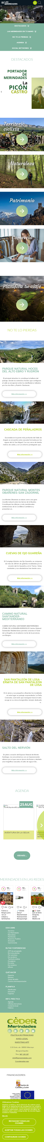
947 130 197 (24, 1054)
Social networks (20, 48)
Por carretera (12, 955)
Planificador (12, 989)
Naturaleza (11, 935)
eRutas (10, 967)
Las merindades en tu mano (20, 31)
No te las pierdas (14, 953)
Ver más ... (22, 855)
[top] (22, 305)
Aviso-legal (22, 1038)
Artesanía (11, 941)
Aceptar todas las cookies (18, 1130)
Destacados (20, 26)
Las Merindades (11, 3)
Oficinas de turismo (15, 1004)
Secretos (11, 931)
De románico (12, 965)
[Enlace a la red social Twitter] (21, 1031)
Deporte (11, 975)
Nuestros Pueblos (14, 939)
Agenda (20, 43)
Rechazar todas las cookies (19, 1122)
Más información (18, 394)
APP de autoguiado (15, 951)
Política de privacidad (22, 1035)
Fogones (11, 993)
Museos (11, 977)
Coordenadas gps (22, 1061)
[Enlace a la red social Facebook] (27, 1031)
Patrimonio (12, 937)
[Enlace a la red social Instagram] (9, 1031)
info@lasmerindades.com (22, 1058)
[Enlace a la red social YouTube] (33, 1031)
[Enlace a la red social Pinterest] (15, 1031)
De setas (11, 963)
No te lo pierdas (20, 37)
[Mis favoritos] (35, 3)
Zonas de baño (13, 979)
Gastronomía (12, 943)
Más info (5, 1116)
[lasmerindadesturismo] (3, 888)
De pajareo (11, 961)
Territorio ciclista (14, 959)
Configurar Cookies (15, 1137)
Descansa (11, 991)
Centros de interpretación (17, 981)
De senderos (12, 957)
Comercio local (13, 1006)
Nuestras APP (22, 1042)
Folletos (11, 1008)
